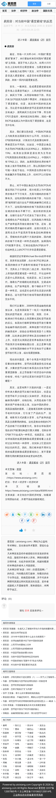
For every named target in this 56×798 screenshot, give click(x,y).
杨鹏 (17, 747)
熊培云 (42, 755)
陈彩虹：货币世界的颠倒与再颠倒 (18, 685)
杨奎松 (30, 744)
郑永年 (30, 725)
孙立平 (30, 777)
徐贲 (5, 736)
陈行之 (18, 725)
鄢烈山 (30, 729)
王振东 (42, 751)
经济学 (23, 10)
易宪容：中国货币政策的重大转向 (18, 652)
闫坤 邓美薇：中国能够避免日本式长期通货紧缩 (24, 705)
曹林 (17, 729)
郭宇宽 (18, 736)
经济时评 (33, 482)
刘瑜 (5, 766)
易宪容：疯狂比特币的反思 (15, 632)
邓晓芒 (30, 747)
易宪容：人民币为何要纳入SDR (17, 644)
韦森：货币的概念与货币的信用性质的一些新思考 (25, 681)
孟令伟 (30, 758)
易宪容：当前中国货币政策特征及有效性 (21, 656)
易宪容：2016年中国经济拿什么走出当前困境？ (24, 636)
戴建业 (42, 740)
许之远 (6, 770)
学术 (15, 482)
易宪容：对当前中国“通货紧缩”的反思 (19, 664)
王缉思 (42, 747)
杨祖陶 (42, 736)
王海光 (42, 744)
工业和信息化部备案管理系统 (28, 794)
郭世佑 (18, 751)
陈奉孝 (6, 751)
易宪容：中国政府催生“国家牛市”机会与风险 (23, 660)
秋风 (5, 758)
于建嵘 (30, 732)
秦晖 (5, 725)
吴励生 (42, 770)
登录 (27, 610)
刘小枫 (18, 758)
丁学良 (6, 729)
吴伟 (29, 762)
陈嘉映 (6, 732)
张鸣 (17, 744)
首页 (4, 10)
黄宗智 (18, 732)
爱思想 (9, 4)
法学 (13, 10)
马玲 (29, 751)
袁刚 (17, 770)
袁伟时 (18, 755)
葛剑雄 (18, 766)
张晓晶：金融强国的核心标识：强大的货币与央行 (25, 713)
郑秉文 (30, 773)
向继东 (18, 740)
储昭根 (30, 766)
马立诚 (30, 736)
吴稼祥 (42, 766)
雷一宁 (42, 758)
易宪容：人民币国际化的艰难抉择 (18, 648)
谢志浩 (18, 777)
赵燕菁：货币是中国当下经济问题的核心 (21, 709)
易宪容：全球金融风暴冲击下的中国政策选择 (23, 640)
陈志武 (42, 732)
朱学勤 (6, 773)
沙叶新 (42, 762)
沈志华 (6, 740)
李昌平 (6, 744)
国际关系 (47, 10)
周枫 (5, 762)
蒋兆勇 (18, 762)
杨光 (41, 777)
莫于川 (42, 773)
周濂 (5, 747)
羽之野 (6, 777)
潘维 (17, 773)
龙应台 (42, 725)
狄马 (5, 755)
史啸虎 (30, 755)
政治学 (35, 10)
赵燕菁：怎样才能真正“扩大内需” (17, 689)
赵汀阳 (30, 740)
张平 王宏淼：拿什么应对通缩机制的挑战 (21, 693)
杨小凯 (30, 770)
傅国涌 (42, 729)
